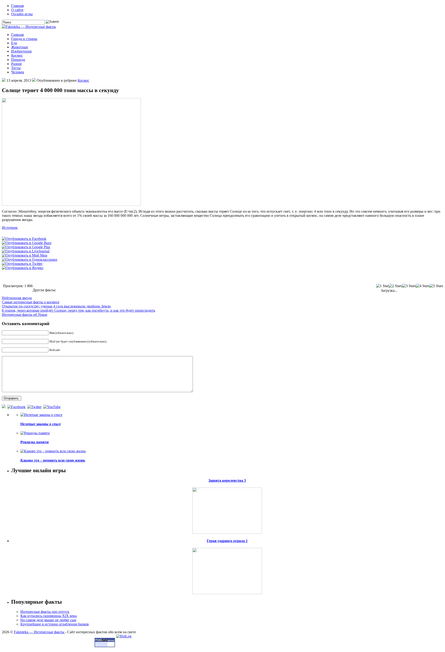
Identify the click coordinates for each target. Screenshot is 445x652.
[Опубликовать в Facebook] (24, 239)
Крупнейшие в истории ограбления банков (54, 624)
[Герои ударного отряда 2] (227, 570)
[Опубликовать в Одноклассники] (29, 259)
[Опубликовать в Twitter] (22, 264)
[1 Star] (382, 286)
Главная (17, 6)
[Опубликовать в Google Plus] (26, 247)
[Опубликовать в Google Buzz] (26, 243)
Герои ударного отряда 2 (227, 541)
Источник (10, 228)
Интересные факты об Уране (24, 315)
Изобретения (21, 51)
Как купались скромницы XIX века (48, 616)
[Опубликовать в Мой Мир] (24, 255)
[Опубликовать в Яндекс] (23, 268)
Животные (19, 47)
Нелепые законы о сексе (40, 424)
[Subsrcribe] (4, 407)
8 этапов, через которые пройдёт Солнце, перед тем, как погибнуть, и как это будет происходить (78, 310)
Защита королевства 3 (227, 480)
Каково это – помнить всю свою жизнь (52, 460)
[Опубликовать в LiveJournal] (25, 251)
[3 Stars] (409, 286)
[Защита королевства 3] (227, 509)
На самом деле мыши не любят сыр (48, 620)
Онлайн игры (22, 14)
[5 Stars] (436, 286)
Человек (17, 72)
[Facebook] (16, 407)
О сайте (17, 10)
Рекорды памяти (34, 442)
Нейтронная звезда (17, 298)
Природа (18, 60)
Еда (14, 43)
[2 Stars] (395, 286)
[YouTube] (52, 407)
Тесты (16, 68)
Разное (16, 64)
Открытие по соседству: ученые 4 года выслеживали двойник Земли (56, 306)
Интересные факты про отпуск (44, 612)
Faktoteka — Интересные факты (39, 632)
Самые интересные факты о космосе (30, 302)
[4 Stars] (422, 286)
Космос (17, 55)
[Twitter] (34, 407)
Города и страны (24, 39)
